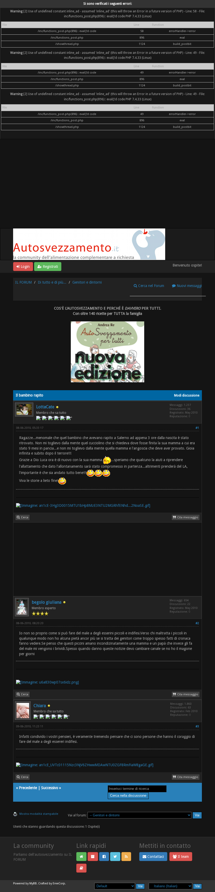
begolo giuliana (46, 602)
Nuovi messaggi (189, 286)
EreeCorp (59, 883)
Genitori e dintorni (87, 282)
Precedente (28, 788)
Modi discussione (186, 395)
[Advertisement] (107, 189)
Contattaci (155, 856)
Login (25, 266)
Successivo (49, 788)
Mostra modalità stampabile (38, 814)
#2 (197, 623)
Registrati (50, 266)
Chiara (40, 705)
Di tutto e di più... (52, 282)
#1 (197, 428)
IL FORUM (23, 282)
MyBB (33, 883)
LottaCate (45, 406)
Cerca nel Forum (150, 286)
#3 (197, 726)
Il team (183, 856)
